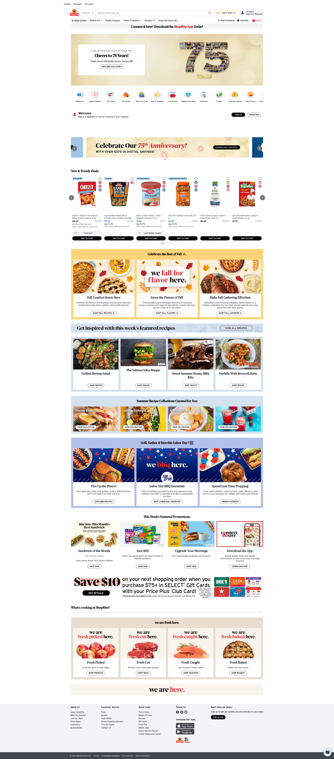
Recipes (142, 718)
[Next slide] (259, 148)
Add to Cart (87, 238)
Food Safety (106, 718)
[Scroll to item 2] (167, 159)
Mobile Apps (144, 728)
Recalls (104, 715)
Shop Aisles (80, 20)
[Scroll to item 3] (169, 159)
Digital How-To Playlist (148, 731)
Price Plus (143, 725)
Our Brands (172, 101)
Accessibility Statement (111, 756)
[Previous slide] (74, 148)
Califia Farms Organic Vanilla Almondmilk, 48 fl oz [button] (212, 217)
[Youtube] (185, 713)
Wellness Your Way (188, 101)
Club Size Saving (234, 101)
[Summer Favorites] (190, 418)
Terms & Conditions (143, 756)
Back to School (141, 101)
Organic (219, 101)
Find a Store (144, 712)
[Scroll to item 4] (169, 243)
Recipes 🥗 (150, 20)
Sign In (238, 115)
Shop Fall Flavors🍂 (167, 20)
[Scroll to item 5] (171, 243)
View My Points (107, 725)
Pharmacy (77, 4)
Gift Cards (89, 4)
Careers (67, 4)
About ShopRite (77, 712)
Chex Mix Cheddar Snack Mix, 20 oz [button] (182, 217)
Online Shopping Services (112, 721)
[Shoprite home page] (75, 13)
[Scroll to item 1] (165, 159)
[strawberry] (238, 418)
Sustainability (76, 728)
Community (75, 725)
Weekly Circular (145, 715)
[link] (226, 20)
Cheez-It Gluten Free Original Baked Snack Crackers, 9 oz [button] (84, 217)
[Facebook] (177, 713)
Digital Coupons (112, 20)
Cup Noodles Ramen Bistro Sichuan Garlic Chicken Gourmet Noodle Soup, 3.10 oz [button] (118, 217)
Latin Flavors (250, 101)
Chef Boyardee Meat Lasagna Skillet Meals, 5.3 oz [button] (245, 217)
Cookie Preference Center (150, 734)
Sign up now (218, 717)
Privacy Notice (127, 756)
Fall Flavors (126, 101)
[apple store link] (185, 727)
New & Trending (157, 101)
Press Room (75, 721)
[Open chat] (327, 752)
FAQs (103, 712)
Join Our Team (76, 718)
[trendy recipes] (96, 418)
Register (254, 115)
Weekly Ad (80, 101)
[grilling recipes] (143, 418)
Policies (96, 756)
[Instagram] (181, 713)
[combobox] (88, 13)
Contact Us (106, 728)
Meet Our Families (78, 715)
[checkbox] (100, 179)
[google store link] (185, 733)
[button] (235, 12)
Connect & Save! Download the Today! (167, 26)
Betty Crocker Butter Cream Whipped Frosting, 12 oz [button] (148, 217)
